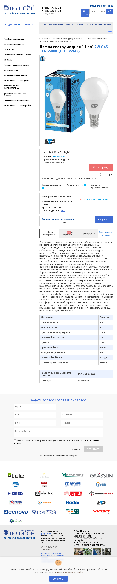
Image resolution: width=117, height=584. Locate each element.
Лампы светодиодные (96, 38)
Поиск (109, 11)
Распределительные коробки (17, 105)
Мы (45, 25)
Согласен (58, 578)
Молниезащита (11, 70)
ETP (63, 210)
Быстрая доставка (51, 185)
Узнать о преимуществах (99, 186)
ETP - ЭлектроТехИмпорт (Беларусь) (56, 38)
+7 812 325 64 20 (51, 10)
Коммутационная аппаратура (17, 55)
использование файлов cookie (67, 571)
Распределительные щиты (16, 81)
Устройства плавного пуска (16, 65)
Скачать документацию (96, 199)
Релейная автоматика (14, 39)
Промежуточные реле (14, 44)
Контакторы (9, 50)
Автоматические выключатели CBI (12, 87)
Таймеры (8, 60)
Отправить (93, 449)
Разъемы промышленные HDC (17, 100)
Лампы (79, 38)
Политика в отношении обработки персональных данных (52, 555)
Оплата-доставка (94, 25)
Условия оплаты (74, 185)
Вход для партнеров (101, 5)
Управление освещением (15, 75)
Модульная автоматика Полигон (15, 94)
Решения (108, 25)
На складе (69, 25)
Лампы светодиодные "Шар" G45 (57, 41)
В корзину (103, 167)
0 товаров (87, 13)
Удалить (76, 449)
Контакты (80, 25)
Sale (110, 31)
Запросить (104, 219)
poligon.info (46, 533)
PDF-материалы (56, 25)
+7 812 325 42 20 (51, 8)
